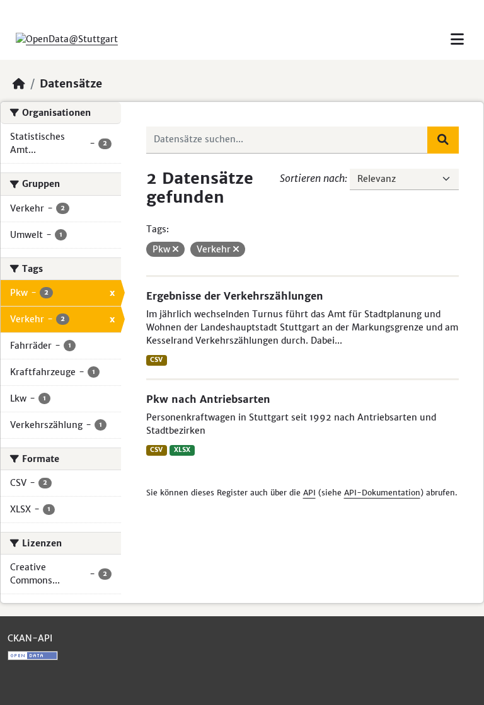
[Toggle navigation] (457, 39)
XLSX (182, 450)
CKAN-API (30, 638)
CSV (156, 360)
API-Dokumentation (382, 492)
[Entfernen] (175, 249)
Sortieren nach (312, 178)
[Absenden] (443, 140)
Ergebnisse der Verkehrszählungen (234, 296)
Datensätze (71, 84)
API (309, 492)
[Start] (19, 84)
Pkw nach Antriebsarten (208, 399)
